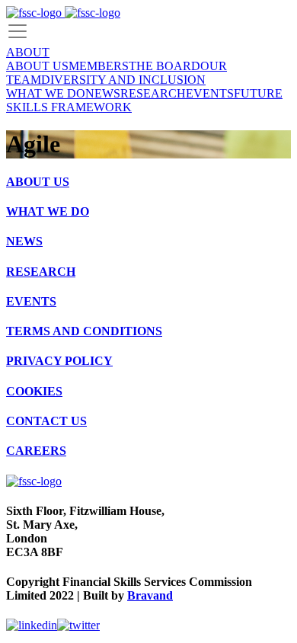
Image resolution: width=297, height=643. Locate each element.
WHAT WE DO (45, 93)
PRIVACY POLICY (59, 360)
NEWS (102, 93)
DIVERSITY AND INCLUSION (123, 79)
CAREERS (36, 450)
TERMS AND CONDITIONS (84, 331)
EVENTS (210, 93)
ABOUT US (37, 65)
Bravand (150, 595)
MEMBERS (99, 65)
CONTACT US (46, 420)
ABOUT (28, 52)
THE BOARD (164, 65)
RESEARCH (153, 93)
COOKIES (34, 391)
